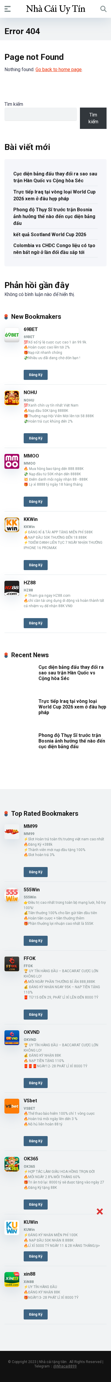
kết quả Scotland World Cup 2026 (49, 234)
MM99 (30, 826)
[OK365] (11, 1170)
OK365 (31, 1159)
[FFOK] (11, 969)
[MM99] (11, 837)
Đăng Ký (35, 375)
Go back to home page (59, 69)
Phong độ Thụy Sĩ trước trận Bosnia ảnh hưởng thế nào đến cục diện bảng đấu (54, 216)
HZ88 (30, 583)
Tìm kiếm (13, 104)
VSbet (30, 1100)
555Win (32, 889)
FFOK (30, 958)
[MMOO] (11, 467)
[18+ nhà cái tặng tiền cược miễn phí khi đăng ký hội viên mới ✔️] (55, 9)
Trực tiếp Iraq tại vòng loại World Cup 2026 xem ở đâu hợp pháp (54, 195)
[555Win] (11, 901)
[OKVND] (11, 1043)
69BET (31, 329)
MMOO (31, 456)
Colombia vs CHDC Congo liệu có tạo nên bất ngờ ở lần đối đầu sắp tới (54, 249)
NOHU (30, 392)
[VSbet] (11, 1112)
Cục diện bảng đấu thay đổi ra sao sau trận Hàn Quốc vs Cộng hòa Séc (55, 177)
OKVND (32, 1032)
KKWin (31, 519)
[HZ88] (11, 594)
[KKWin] (11, 530)
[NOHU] (11, 404)
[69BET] (11, 340)
